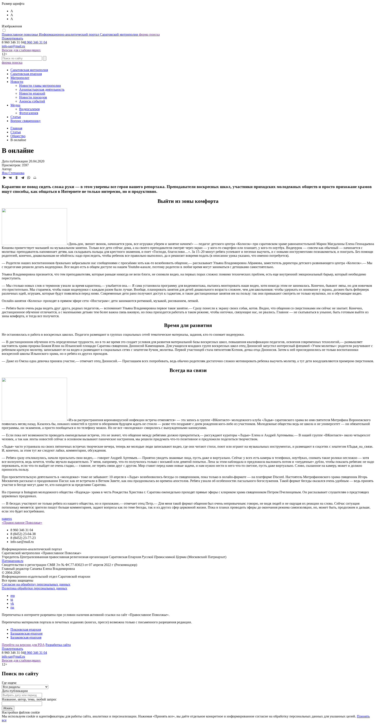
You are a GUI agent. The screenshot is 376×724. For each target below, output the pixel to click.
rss (12, 607)
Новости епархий (32, 93)
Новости (16, 81)
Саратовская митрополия (29, 70)
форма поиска (149, 34)
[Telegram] (22, 177)
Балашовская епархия (26, 633)
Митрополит (19, 78)
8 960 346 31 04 (35, 42)
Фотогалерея (28, 113)
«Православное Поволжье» (22, 522)
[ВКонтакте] (10, 177)
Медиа (15, 105)
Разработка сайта (58, 645)
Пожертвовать (12, 38)
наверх (7, 518)
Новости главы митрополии (40, 85)
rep (12, 595)
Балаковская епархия (25, 637)
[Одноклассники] (16, 177)
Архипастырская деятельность (41, 89)
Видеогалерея (29, 109)
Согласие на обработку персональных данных (36, 584)
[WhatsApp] (28, 177)
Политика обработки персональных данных (34, 588)
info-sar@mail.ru (13, 46)
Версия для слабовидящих (21, 50)
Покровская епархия (25, 629)
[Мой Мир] (34, 177)
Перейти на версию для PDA (23, 645)
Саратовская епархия (26, 74)
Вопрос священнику (25, 121)
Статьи (15, 117)
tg (11, 599)
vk (12, 603)
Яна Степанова (13, 173)
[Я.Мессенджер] (4, 177)
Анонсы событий (32, 101)
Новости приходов (33, 97)
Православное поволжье (70, 34)
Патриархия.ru (12, 561)
